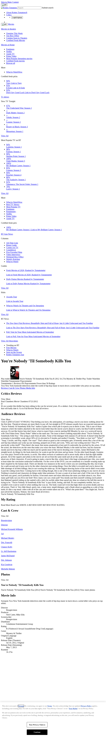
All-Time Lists (12, 243)
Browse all (10, 63)
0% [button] (22, 383)
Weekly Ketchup (13, 259)
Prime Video (11, 56)
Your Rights (73, 709)
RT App (4, 234)
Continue (37, 732)
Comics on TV (12, 247)
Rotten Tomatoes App (15, 355)
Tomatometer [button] (6, 383)
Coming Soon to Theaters (16, 38)
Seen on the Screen (14, 352)
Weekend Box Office (15, 257)
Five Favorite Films (14, 252)
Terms (49, 706)
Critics (9, 15)
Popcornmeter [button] (30, 383)
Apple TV (10, 54)
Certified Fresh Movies (15, 40)
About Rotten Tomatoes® (16, 12)
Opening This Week (14, 33)
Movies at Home (8, 45)
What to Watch (14, 72)
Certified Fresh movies (15, 61)
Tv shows (5, 97)
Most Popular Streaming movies (19, 58)
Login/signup (17, 17)
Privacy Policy (86, 706)
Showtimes (13, 341)
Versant (21, 706)
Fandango (10, 49)
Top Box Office (12, 36)
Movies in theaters (8, 29)
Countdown (11, 250)
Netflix (9, 51)
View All (4, 136)
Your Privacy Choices (37, 725)
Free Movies (11, 348)
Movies (11, 24)
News (10, 234)
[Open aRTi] (4, 4)
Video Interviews (13, 254)
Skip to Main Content (10, 2)
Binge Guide (11, 245)
